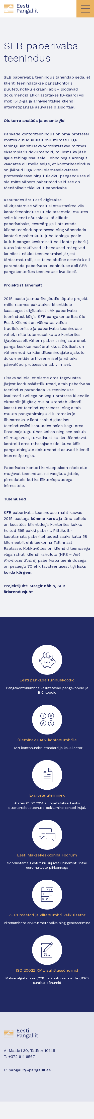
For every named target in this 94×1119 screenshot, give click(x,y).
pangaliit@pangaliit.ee (30, 1070)
